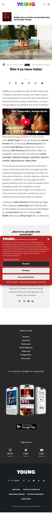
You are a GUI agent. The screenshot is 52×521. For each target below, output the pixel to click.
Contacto (26, 340)
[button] (48, 239)
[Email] (29, 83)
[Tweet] (16, 83)
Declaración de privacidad (28, 282)
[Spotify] (43, 480)
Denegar (26, 270)
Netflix (16, 14)
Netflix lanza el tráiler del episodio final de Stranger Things (32, 18)
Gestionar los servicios (11, 259)
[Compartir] (9, 83)
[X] (23, 480)
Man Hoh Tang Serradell (14, 65)
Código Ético (26, 355)
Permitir (26, 264)
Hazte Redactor (26, 347)
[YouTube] (33, 480)
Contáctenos (26, 499)
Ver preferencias (26, 277)
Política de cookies (12, 282)
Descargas (26, 358)
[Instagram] (28, 480)
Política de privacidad (35, 494)
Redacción (26, 344)
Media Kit (26, 351)
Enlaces (26, 337)
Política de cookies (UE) (31, 489)
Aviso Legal (42, 282)
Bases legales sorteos (17, 494)
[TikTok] (38, 480)
